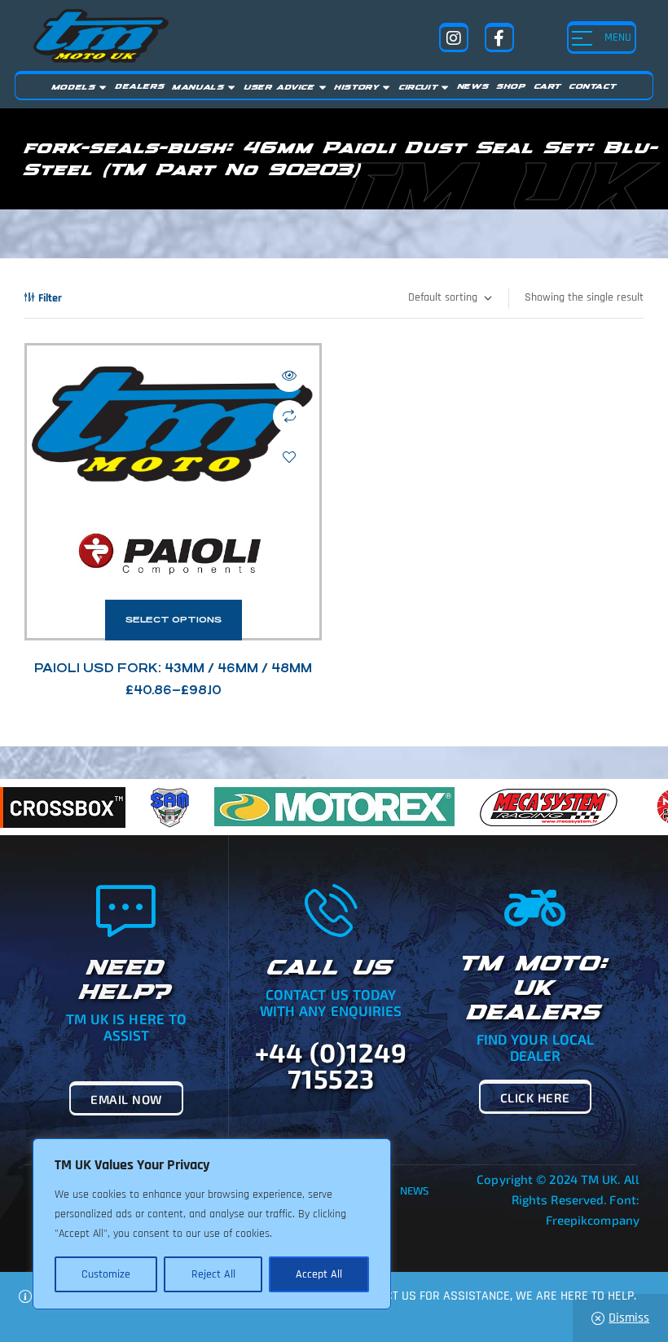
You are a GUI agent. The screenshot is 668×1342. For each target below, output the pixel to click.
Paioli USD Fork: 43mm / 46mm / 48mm (173, 668)
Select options (173, 619)
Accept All (319, 1274)
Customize (105, 1274)
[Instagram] (453, 37)
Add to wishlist (289, 457)
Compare (289, 416)
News (414, 1190)
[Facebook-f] (499, 37)
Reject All (213, 1274)
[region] (212, 1223)
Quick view (289, 375)
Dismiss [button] (629, 1318)
